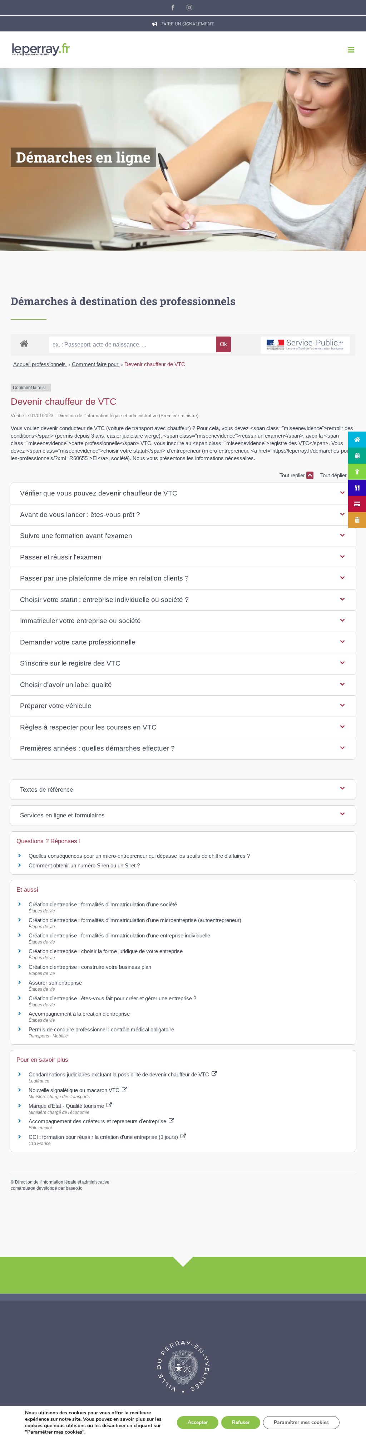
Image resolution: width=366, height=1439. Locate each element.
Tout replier (293, 475)
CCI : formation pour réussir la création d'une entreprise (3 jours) (104, 1137)
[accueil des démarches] (24, 343)
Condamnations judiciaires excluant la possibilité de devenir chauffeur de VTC (120, 1074)
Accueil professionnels (40, 364)
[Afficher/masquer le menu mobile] (351, 50)
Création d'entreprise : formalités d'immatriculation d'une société (103, 904)
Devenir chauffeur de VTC (154, 364)
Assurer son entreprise (55, 983)
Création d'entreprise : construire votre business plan (90, 967)
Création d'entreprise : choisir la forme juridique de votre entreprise (106, 951)
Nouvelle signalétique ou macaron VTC (75, 1090)
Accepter (198, 1422)
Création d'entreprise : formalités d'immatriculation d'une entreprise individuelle (119, 935)
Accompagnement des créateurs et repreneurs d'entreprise (98, 1121)
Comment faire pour (96, 364)
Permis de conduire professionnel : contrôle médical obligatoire (101, 1029)
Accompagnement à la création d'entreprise (79, 1014)
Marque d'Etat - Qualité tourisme (67, 1106)
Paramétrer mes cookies (301, 1422)
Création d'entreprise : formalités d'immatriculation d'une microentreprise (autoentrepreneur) (135, 920)
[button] (183, 493)
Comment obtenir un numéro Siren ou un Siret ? (84, 865)
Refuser (240, 1422)
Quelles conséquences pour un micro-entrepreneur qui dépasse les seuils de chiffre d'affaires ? (139, 856)
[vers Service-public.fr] (305, 345)
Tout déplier (334, 475)
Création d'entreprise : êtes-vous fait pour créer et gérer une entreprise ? (112, 998)
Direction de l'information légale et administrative (62, 1182)
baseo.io (74, 1188)
